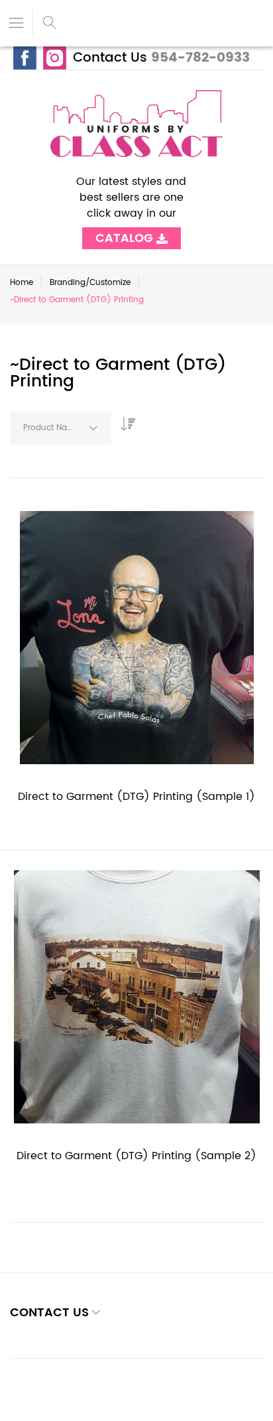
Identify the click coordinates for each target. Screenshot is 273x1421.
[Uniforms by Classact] (136, 123)
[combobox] (60, 428)
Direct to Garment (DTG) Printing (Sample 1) (136, 796)
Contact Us (110, 58)
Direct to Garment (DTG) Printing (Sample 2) (136, 1156)
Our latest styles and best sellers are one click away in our (131, 205)
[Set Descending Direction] (124, 420)
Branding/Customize (90, 282)
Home (21, 282)
